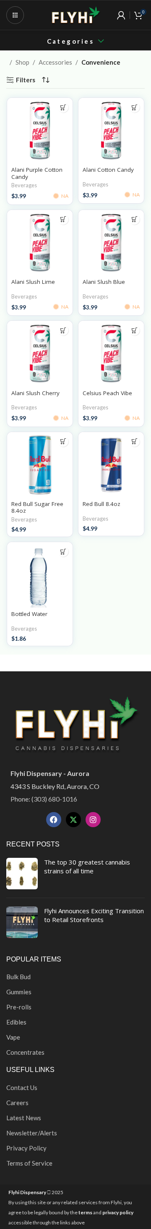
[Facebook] (53, 819)
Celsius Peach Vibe (107, 393)
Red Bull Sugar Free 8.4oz (37, 507)
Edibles (16, 1022)
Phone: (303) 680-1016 (43, 799)
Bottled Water (29, 614)
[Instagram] (93, 819)
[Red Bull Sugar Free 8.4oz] (40, 465)
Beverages (24, 185)
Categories (70, 41)
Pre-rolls (18, 1007)
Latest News (23, 1118)
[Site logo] (75, 14)
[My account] (121, 15)
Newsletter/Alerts (31, 1133)
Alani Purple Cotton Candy (36, 173)
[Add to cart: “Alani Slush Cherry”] (63, 330)
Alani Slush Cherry (35, 393)
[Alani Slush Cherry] (40, 353)
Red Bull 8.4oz (101, 504)
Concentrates (25, 1052)
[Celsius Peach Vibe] (111, 353)
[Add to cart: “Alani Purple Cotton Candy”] (63, 107)
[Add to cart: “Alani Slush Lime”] (63, 219)
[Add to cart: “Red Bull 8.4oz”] (134, 441)
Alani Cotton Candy (108, 169)
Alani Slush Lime (33, 282)
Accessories (55, 62)
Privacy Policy (26, 1148)
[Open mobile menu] (15, 15)
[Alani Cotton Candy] (111, 130)
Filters (25, 80)
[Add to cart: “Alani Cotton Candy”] (134, 107)
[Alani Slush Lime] (40, 242)
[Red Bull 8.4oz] (111, 465)
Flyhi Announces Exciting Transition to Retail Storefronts (94, 915)
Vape (13, 1037)
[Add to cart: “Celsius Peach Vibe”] (134, 330)
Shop (22, 62)
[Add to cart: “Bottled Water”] (63, 551)
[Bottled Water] (40, 575)
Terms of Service (29, 1163)
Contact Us (21, 1087)
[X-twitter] (73, 819)
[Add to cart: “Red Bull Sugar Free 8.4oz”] (63, 441)
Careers (17, 1102)
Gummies (18, 992)
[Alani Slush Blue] (111, 242)
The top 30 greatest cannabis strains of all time (87, 866)
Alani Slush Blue (104, 282)
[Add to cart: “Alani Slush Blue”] (134, 219)
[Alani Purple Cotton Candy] (40, 130)
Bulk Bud (18, 976)
